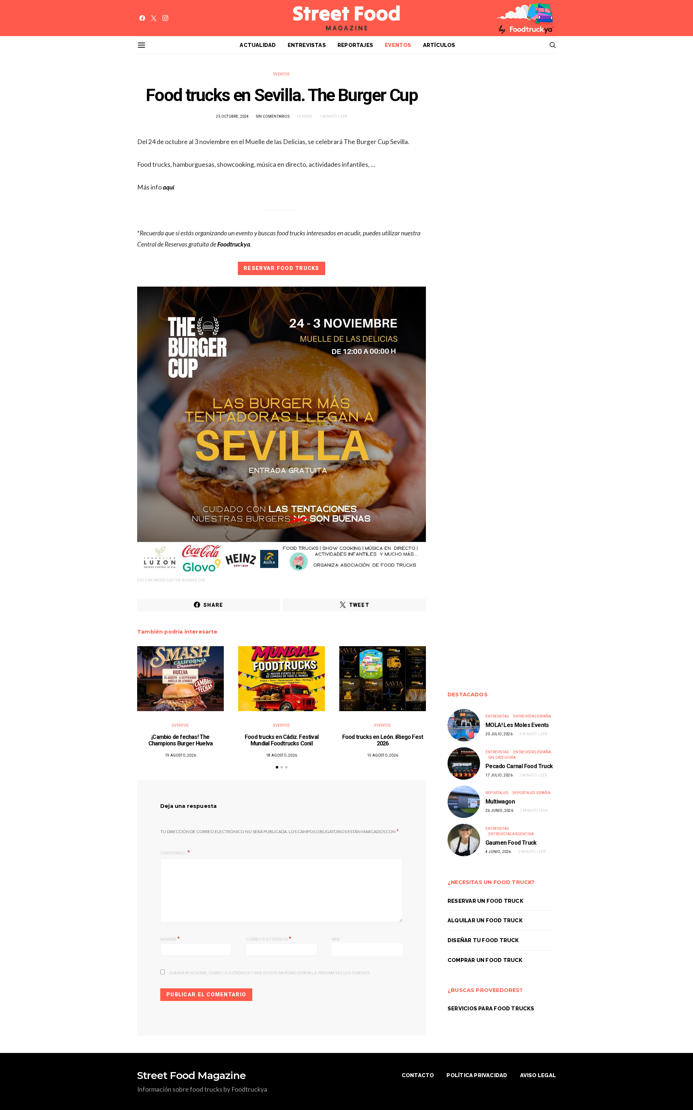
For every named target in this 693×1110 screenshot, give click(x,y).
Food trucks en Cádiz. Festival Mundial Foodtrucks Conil (281, 740)
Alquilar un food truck (485, 920)
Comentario (173, 853)
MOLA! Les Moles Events (517, 725)
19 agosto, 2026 (180, 755)
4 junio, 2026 (498, 852)
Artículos (439, 45)
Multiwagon (500, 801)
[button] (277, 767)
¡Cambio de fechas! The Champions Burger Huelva (180, 740)
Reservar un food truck (485, 901)
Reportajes (355, 45)
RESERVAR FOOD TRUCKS (281, 268)
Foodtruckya (233, 244)
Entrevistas (307, 45)
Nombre (170, 938)
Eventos (398, 45)
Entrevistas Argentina (511, 834)
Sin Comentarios (272, 116)
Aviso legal (538, 1075)
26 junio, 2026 (499, 811)
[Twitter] (154, 18)
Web (336, 939)
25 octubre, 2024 (232, 116)
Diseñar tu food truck (483, 940)
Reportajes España (531, 793)
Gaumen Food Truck (511, 842)
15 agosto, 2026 (382, 755)
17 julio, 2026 (499, 775)
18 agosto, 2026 (281, 755)
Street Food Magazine (191, 1075)
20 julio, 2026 (499, 734)
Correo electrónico (268, 938)
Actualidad (258, 45)
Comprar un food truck (485, 960)
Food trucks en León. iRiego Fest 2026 (382, 740)
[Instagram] (165, 18)
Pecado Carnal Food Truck (519, 766)
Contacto (418, 1075)
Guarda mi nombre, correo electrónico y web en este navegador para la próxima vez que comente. (270, 973)
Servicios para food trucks (491, 1008)
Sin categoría (502, 757)
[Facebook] (142, 18)
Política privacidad (476, 1075)
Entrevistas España (532, 716)
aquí (168, 187)
